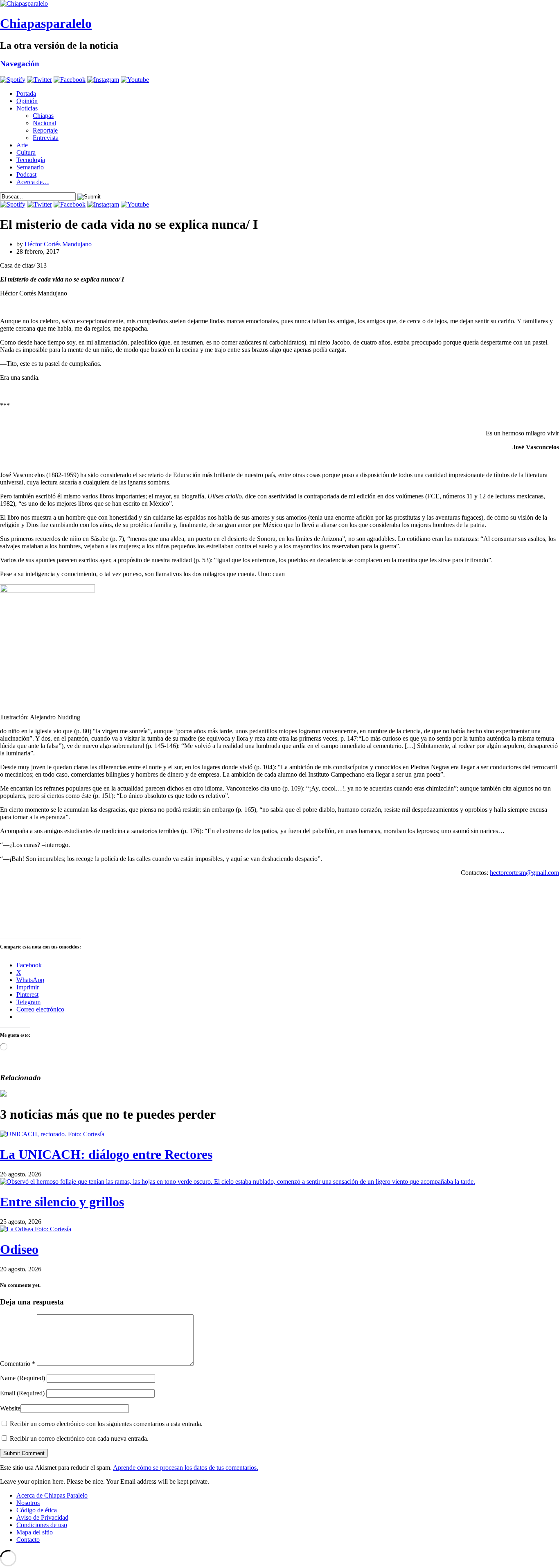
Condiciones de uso (41, 1524)
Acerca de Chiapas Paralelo (52, 1495)
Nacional (44, 122)
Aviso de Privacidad (42, 1517)
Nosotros (28, 1502)
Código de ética (36, 1510)
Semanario (30, 167)
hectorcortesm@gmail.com (524, 872)
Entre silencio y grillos (62, 1201)
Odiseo (19, 1249)
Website (10, 1408)
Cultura (26, 152)
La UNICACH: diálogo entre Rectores (106, 1154)
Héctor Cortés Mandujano (58, 244)
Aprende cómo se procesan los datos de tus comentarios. (185, 1467)
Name (22, 1377)
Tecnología (30, 159)
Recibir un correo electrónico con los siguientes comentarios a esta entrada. (106, 1423)
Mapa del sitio (34, 1532)
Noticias (27, 108)
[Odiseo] (35, 1229)
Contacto (28, 1539)
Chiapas (43, 115)
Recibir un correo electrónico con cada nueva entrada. (79, 1438)
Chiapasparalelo (46, 23)
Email (22, 1393)
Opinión (27, 100)
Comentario (17, 1363)
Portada (26, 93)
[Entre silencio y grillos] (237, 1181)
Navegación (19, 63)
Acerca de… (32, 181)
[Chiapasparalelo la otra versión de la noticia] (279, 3)
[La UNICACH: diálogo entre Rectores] (52, 1134)
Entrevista (46, 137)
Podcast (26, 174)
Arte (22, 145)
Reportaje (45, 130)
